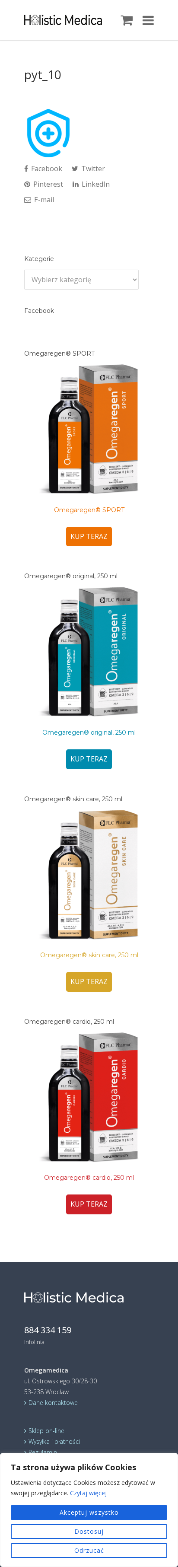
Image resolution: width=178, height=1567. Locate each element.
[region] (89, 1510)
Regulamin (43, 1452)
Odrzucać (89, 1550)
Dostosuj (89, 1531)
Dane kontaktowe (53, 1402)
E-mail (43, 199)
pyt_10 (42, 74)
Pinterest (47, 184)
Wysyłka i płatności (54, 1441)
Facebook (45, 168)
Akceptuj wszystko (89, 1512)
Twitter (92, 168)
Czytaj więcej (88, 1493)
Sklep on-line (46, 1431)
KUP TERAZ (89, 536)
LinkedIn (95, 184)
